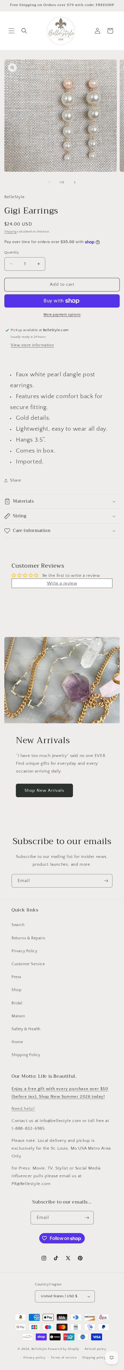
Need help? (23, 1108)
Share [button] (15, 480)
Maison (18, 1016)
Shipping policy (94, 1357)
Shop (16, 990)
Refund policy (95, 1349)
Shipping (10, 231)
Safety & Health (26, 1029)
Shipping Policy (26, 1055)
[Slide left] (49, 182)
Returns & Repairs (28, 938)
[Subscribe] (105, 881)
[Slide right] (74, 182)
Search (18, 925)
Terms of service (64, 1357)
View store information (32, 345)
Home (17, 1042)
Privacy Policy (24, 951)
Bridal (17, 1003)
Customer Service (28, 964)
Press (16, 977)
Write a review (62, 583)
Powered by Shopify (63, 1348)
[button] (11, 30)
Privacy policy (34, 1357)
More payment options (62, 314)
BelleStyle (39, 1348)
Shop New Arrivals (44, 790)
